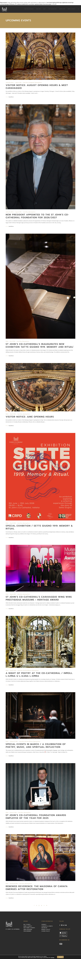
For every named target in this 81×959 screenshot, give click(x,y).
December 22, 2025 (14, 883)
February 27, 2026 (13, 741)
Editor (7, 341)
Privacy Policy (45, 929)
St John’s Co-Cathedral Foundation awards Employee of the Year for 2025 (36, 816)
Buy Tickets (27, 924)
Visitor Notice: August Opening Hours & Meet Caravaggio (37, 87)
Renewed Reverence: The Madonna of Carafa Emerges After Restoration (37, 888)
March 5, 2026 (13, 670)
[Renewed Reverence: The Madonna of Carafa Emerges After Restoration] (40, 857)
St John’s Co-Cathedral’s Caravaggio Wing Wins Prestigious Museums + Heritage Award (39, 598)
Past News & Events (27, 670)
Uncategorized (31, 82)
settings (52, 957)
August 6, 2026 (18, 82)
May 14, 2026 (13, 594)
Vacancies (44, 927)
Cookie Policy (45, 931)
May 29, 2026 (13, 414)
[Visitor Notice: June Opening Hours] (40, 387)
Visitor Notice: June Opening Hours (30, 416)
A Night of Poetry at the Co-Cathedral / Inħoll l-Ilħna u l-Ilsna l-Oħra (39, 674)
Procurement (27, 931)
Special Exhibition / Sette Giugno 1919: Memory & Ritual (39, 527)
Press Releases (28, 929)
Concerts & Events (47, 926)
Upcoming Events (38, 82)
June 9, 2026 (12, 341)
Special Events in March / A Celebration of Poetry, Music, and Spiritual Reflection (36, 745)
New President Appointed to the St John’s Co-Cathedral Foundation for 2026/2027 (37, 216)
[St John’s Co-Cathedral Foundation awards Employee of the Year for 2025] (40, 786)
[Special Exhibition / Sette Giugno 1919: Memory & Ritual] (40, 476)
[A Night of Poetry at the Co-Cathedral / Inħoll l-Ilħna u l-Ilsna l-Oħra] (40, 642)
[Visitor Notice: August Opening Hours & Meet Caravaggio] (40, 56)
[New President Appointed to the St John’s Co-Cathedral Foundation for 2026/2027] (40, 156)
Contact (43, 924)
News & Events (28, 926)
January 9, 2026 (13, 812)
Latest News (25, 82)
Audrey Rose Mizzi (10, 82)
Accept (60, 957)
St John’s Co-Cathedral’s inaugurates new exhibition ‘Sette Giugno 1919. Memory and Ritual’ (40, 345)
